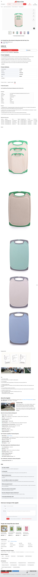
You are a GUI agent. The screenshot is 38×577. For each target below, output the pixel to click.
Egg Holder (20, 543)
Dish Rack (11, 546)
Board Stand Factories (13, 562)
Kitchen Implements (15, 6)
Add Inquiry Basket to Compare (19, 35)
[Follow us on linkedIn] (27, 572)
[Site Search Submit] (24, 4)
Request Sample (16, 52)
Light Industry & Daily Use (7, 6)
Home (2, 6)
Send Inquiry (10, 50)
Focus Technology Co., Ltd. (12, 574)
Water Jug (29, 543)
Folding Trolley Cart (3, 543)
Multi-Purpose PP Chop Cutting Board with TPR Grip (26, 533)
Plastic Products (9, 435)
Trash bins (11, 543)
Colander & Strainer (3, 546)
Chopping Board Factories (22, 562)
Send (8, 518)
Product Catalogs (14, 541)
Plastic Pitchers (30, 546)
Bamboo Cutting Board (5, 558)
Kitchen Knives (13, 556)
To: (5, 508)
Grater (3, 556)
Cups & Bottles (21, 546)
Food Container (3, 544)
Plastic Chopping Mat (20, 556)
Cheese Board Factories (31, 562)
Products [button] (9, 4)
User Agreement (24, 574)
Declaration (28, 574)
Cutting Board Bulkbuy (16, 567)
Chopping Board (21, 6)
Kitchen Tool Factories (5, 562)
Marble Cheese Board (28, 556)
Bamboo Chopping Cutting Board (6, 567)
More (2, 568)
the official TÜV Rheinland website (27, 399)
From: (5, 506)
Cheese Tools (7, 556)
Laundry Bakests (21, 544)
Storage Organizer (12, 544)
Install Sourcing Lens (5, 572)
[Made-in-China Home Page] (19, 1)
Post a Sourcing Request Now (27, 518)
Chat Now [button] (28, 50)
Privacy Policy (33, 574)
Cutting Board (30, 544)
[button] (1, 1)
